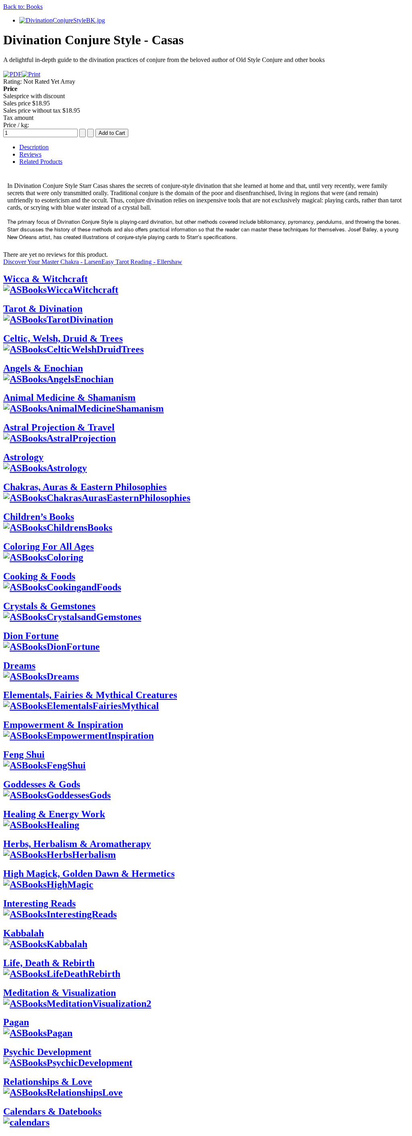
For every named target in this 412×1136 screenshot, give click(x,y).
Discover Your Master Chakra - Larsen (52, 261)
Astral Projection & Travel (59, 427)
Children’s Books (38, 516)
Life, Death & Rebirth (49, 963)
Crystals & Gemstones (49, 606)
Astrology (23, 457)
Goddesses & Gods (41, 784)
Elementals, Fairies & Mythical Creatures (90, 695)
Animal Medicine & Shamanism (69, 397)
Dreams (19, 665)
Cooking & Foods (39, 576)
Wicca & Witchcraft (45, 279)
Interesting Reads (39, 903)
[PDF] (12, 74)
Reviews (30, 154)
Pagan (16, 1022)
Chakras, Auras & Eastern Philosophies (85, 487)
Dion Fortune (31, 636)
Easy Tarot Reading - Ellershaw (141, 261)
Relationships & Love (47, 1081)
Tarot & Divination (42, 308)
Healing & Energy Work (54, 814)
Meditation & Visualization (59, 993)
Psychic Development (47, 1052)
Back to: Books (23, 6)
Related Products (40, 161)
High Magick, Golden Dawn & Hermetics (89, 873)
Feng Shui (24, 754)
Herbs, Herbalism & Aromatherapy (77, 844)
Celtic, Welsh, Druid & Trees (63, 338)
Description (34, 147)
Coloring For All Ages (48, 546)
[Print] (31, 74)
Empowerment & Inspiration (63, 725)
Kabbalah (23, 933)
